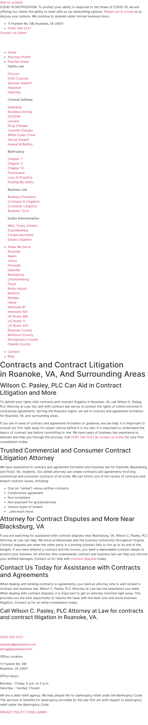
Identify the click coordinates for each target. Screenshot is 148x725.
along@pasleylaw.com (16, 649)
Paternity (14, 92)
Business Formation (22, 197)
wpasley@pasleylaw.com (18, 644)
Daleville (14, 270)
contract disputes (84, 559)
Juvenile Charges (20, 130)
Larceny (13, 121)
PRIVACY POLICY (12, 712)
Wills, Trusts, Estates (23, 226)
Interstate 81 (17, 307)
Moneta (13, 298)
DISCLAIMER (37, 712)
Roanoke (14, 251)
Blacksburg (16, 275)
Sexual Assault (18, 139)
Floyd (12, 284)
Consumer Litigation (22, 206)
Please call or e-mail (118, 12)
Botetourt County (20, 335)
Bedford (13, 293)
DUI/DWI (14, 116)
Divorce (13, 74)
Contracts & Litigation (24, 201)
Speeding (14, 107)
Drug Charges (18, 126)
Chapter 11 (15, 163)
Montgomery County (23, 339)
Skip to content (11, 2)
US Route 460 (18, 316)
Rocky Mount (17, 288)
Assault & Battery (20, 144)
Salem (12, 256)
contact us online (111, 437)
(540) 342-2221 (19, 28)
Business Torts (18, 211)
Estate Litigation (20, 239)
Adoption (14, 88)
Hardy (12, 302)
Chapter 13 (16, 168)
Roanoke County (20, 330)
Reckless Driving (20, 112)
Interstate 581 (18, 312)
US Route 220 (18, 325)
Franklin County (19, 344)
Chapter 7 (15, 159)
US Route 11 (16, 321)
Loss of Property (20, 177)
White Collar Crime (21, 135)
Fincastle (14, 265)
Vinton (12, 261)
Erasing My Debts (21, 182)
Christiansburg (18, 279)
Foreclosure (16, 173)
